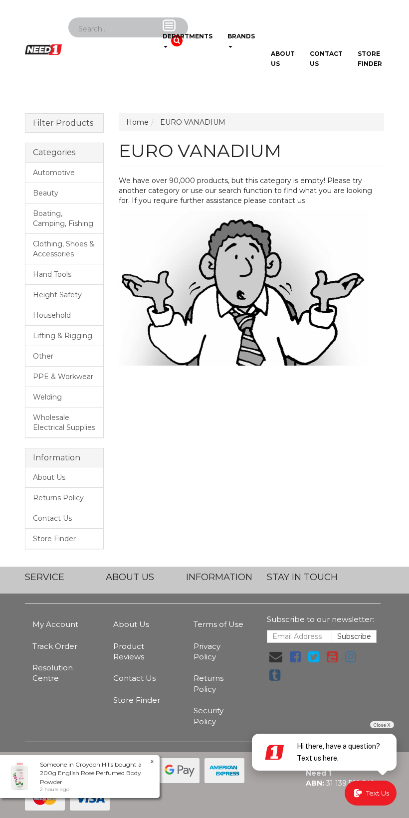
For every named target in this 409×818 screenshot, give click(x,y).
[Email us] (275, 657)
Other (43, 356)
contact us (286, 200)
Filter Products (63, 123)
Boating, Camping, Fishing (63, 218)
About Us (283, 58)
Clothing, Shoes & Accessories (63, 248)
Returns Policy (58, 497)
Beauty (45, 193)
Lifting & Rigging (62, 335)
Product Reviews (128, 651)
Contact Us (326, 58)
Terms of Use (218, 624)
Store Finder (54, 538)
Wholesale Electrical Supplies (64, 422)
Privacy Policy (207, 651)
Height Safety (57, 294)
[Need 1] (43, 46)
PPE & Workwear (63, 376)
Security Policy (208, 716)
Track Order (54, 646)
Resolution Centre (52, 673)
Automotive (54, 172)
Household (52, 315)
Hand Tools (52, 274)
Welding (47, 397)
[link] (295, 657)
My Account (55, 624)
